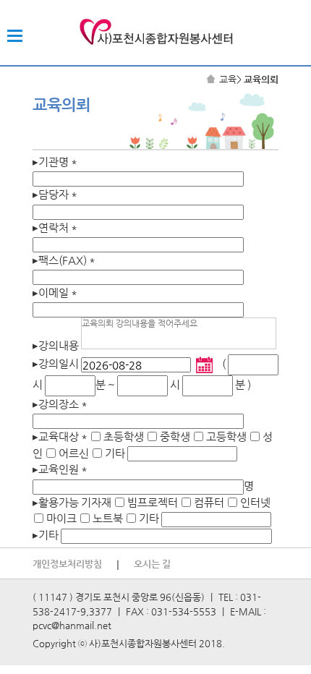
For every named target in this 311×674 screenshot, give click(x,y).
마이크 (61, 518)
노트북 (108, 518)
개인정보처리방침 (67, 563)
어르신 (74, 453)
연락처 (55, 227)
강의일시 (56, 363)
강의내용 (56, 345)
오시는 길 (152, 563)
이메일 (55, 292)
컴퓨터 (209, 502)
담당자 (55, 194)
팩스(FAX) (64, 260)
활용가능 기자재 (73, 502)
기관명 (55, 161)
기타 (115, 453)
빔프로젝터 (152, 502)
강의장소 (60, 404)
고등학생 (226, 436)
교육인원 (60, 469)
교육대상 (60, 436)
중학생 (175, 436)
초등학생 (123, 436)
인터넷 (255, 502)
